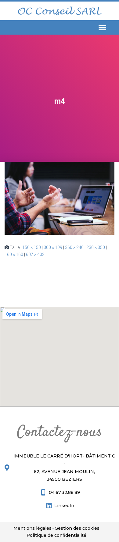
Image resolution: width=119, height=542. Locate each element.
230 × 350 (95, 247)
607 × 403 (35, 254)
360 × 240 (74, 247)
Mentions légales (32, 528)
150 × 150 (31, 247)
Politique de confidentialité (56, 535)
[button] (102, 27)
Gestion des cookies (77, 528)
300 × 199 (53, 247)
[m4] (59, 197)
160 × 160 (14, 254)
